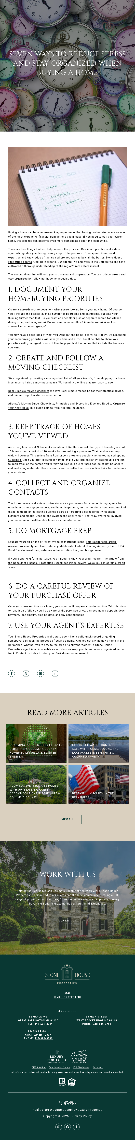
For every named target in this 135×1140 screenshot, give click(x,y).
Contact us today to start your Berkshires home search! (52, 653)
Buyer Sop (98, 1067)
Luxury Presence (90, 1109)
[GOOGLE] (67, 1127)
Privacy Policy (81, 1116)
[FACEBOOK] (76, 1127)
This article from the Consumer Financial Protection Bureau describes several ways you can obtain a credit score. (66, 563)
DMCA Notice (39, 1067)
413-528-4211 (44, 1024)
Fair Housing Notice (59, 1067)
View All (68, 819)
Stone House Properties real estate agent (42, 636)
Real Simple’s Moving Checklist (28, 390)
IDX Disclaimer (81, 1067)
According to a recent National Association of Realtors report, (48, 447)
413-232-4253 (102, 1024)
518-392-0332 (44, 1038)
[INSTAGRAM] (58, 1127)
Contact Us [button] (67, 920)
